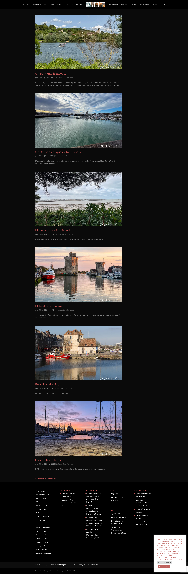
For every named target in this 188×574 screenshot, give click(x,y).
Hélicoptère (46, 527)
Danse (47, 513)
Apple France (116, 514)
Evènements (113, 4)
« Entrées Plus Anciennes (45, 478)
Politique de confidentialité (88, 565)
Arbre (43, 491)
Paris (46, 542)
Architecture (40, 494)
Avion (38, 498)
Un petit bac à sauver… (50, 73)
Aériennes (144, 4)
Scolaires (69, 4)
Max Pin (65, 494)
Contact (154, 4)
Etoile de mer (40, 520)
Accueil (26, 4)
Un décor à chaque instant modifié (59, 152)
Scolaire (39, 553)
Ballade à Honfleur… (48, 384)
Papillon (38, 542)
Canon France (117, 497)
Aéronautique (40, 502)
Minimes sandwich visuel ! (52, 230)
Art (48, 494)
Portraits (59, 4)
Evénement (40, 524)
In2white (114, 501)
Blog (52, 4)
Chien (45, 509)
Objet (38, 538)
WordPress (74, 571)
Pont (37, 549)
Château (39, 513)
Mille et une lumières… (50, 306)
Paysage (70, 77)
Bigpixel (114, 494)
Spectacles (125, 4)
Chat (45, 505)
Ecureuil (46, 516)
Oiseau (45, 538)
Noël (44, 535)
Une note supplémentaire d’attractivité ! (142, 503)
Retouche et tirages (39, 4)
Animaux (79, 4)
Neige (38, 535)
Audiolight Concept (119, 517)
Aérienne (46, 498)
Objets (135, 4)
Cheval (38, 509)
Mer (45, 531)
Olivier (41, 77)
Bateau (59, 77)
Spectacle (47, 553)
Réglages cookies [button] (164, 562)
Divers (38, 516)
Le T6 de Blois (92, 494)
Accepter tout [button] (164, 566)
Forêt (38, 527)
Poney (46, 546)
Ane (37, 491)
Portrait (44, 549)
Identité (38, 531)
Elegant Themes (51, 571)
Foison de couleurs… (49, 460)
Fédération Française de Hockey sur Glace (118, 530)
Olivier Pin (66, 500)
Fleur (48, 524)
